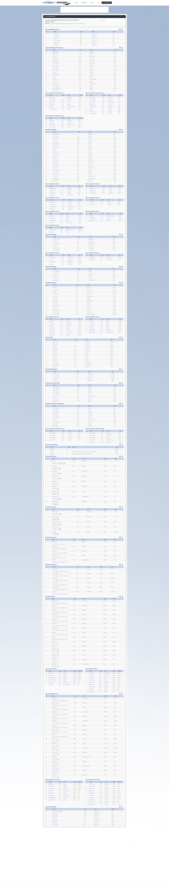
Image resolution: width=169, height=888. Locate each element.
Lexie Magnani (54, 619)
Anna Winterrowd (56, 239)
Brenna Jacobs (55, 138)
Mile (61, 23)
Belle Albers (54, 531)
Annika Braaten (55, 70)
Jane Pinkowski (56, 294)
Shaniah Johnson (56, 573)
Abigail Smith (54, 481)
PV (73, 23)
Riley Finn (91, 108)
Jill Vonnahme (55, 373)
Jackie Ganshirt (56, 136)
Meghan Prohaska (55, 491)
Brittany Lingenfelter (55, 650)
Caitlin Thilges (54, 605)
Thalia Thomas (56, 312)
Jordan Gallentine (56, 74)
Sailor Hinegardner (56, 389)
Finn (85, 453)
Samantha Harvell (56, 90)
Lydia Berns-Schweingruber (57, 811)
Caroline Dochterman (57, 88)
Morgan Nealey (54, 601)
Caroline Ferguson (55, 614)
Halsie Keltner (54, 664)
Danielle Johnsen (56, 305)
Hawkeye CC (94, 36)
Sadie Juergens (56, 243)
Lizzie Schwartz (56, 165)
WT (81, 23)
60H (66, 23)
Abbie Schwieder (55, 516)
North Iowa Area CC (93, 79)
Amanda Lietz (54, 820)
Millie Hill (55, 245)
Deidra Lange (55, 181)
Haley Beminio (54, 623)
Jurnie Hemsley (56, 273)
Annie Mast (55, 275)
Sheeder (89, 453)
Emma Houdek (55, 582)
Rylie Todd (54, 460)
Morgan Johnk (54, 486)
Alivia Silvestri (54, 511)
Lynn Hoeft (55, 176)
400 (54, 23)
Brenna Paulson (55, 765)
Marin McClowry (55, 476)
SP (79, 23)
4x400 (69, 23)
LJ (75, 23)
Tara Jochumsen (55, 752)
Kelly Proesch (54, 818)
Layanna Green (55, 471)
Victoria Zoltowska (56, 85)
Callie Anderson (55, 83)
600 (57, 23)
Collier (74, 451)
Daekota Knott (54, 546)
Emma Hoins (55, 341)
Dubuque (91, 68)
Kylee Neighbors (56, 392)
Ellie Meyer (55, 287)
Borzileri (80, 451)
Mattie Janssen (56, 42)
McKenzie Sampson (55, 655)
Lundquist (93, 451)
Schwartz (86, 451)
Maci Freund (55, 72)
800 (59, 23)
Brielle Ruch (55, 298)
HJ (72, 23)
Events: (47, 23)
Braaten (80, 453)
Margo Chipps (55, 248)
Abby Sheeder (55, 174)
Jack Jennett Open (50, 16)
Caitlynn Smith (54, 725)
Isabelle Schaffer (56, 375)
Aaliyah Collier (55, 152)
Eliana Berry (55, 307)
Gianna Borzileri (55, 68)
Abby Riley (55, 291)
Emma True (54, 734)
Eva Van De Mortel (57, 40)
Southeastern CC (93, 83)
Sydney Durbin (55, 813)
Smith (74, 453)
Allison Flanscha (55, 628)
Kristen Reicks (54, 646)
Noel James (55, 241)
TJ (77, 23)
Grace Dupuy (54, 632)
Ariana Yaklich (56, 45)
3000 (64, 23)
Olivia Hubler (56, 38)
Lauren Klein (55, 296)
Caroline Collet (55, 355)
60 (50, 23)
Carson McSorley (56, 271)
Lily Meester (54, 610)
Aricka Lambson (56, 387)
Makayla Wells (55, 366)
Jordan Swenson (56, 179)
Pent (83, 23)
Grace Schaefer (56, 289)
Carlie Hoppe (54, 550)
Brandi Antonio (56, 378)
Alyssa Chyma (55, 309)
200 (52, 23)
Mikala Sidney (56, 33)
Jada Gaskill (55, 81)
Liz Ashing (55, 357)
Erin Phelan (55, 277)
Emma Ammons (55, 641)
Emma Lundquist (56, 172)
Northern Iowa (94, 38)
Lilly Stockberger (56, 314)
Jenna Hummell (57, 36)
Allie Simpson (55, 280)
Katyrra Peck (55, 79)
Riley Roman (55, 303)
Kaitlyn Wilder (54, 637)
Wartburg (93, 33)
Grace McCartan (55, 774)
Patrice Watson (56, 414)
